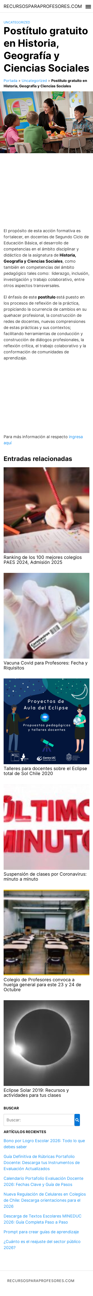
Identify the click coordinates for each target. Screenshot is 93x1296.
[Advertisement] (46, 192)
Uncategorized (17, 22)
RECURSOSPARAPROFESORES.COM (43, 6)
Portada (10, 80)
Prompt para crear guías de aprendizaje (41, 1231)
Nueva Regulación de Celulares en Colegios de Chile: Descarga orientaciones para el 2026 (45, 1200)
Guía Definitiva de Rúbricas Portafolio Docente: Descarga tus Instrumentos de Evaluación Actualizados (42, 1162)
